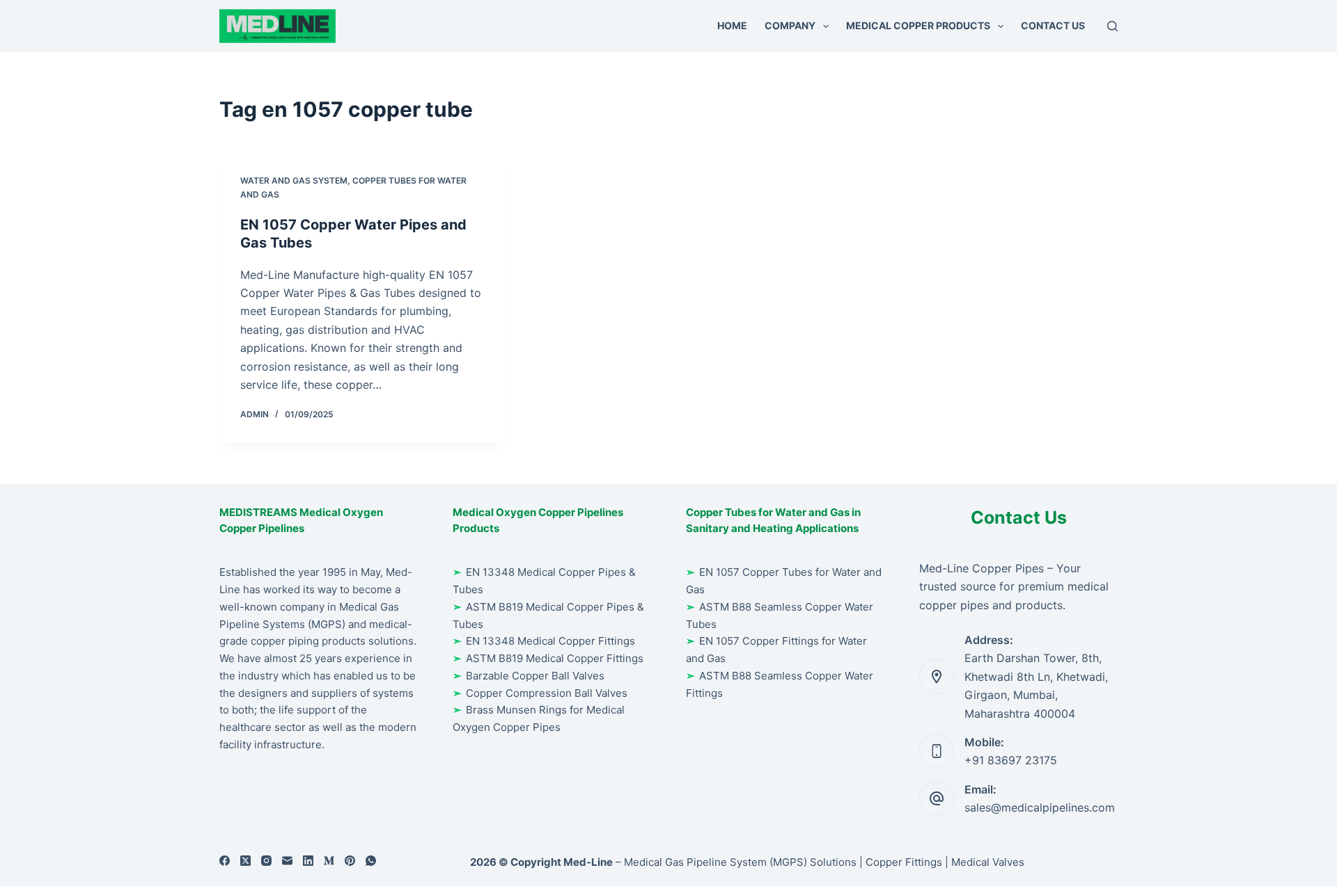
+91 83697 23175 (1010, 760)
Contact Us (1053, 25)
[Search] (1112, 26)
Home (732, 25)
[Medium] (329, 860)
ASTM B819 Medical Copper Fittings (554, 658)
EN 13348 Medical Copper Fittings (550, 640)
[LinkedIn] (308, 860)
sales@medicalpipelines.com (1039, 807)
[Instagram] (266, 860)
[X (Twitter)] (245, 860)
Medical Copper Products (918, 25)
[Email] (287, 860)
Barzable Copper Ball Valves (535, 675)
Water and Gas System (293, 180)
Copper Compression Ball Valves (546, 693)
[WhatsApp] (371, 860)
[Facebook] (224, 860)
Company (790, 25)
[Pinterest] (350, 860)
